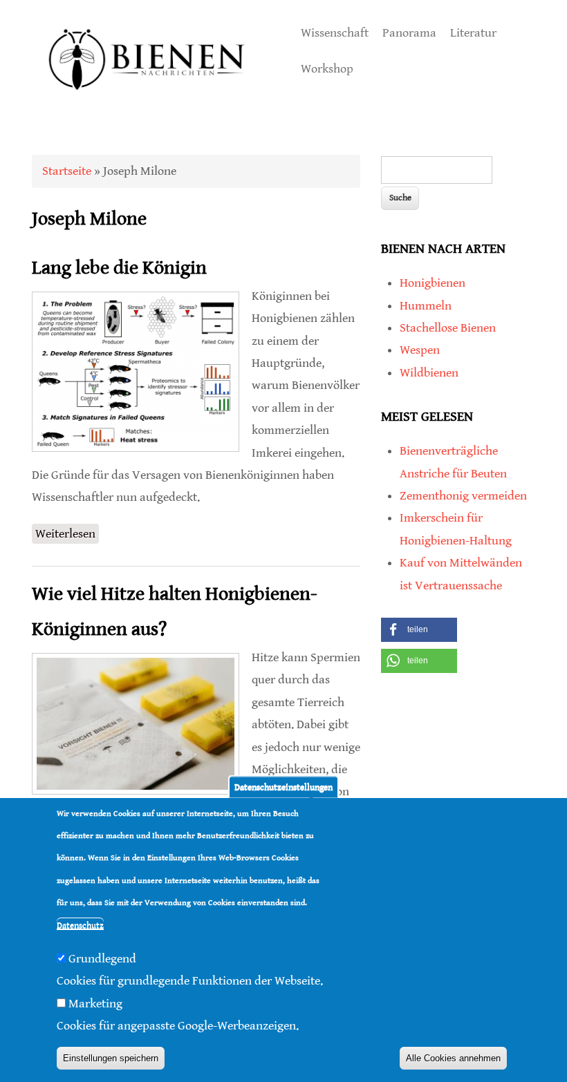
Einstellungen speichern (110, 1058)
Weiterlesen (67, 533)
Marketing (95, 1003)
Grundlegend (102, 958)
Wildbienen (429, 373)
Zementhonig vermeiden (463, 495)
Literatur (473, 33)
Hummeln (426, 305)
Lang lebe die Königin (119, 268)
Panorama (409, 33)
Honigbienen (432, 283)
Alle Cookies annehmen (453, 1058)
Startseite (66, 171)
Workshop (327, 68)
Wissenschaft (335, 33)
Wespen (420, 350)
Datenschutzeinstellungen (283, 786)
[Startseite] (147, 104)
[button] (419, 630)
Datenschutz (80, 925)
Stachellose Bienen (448, 328)
